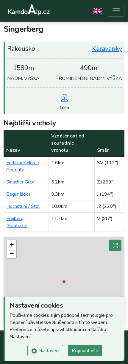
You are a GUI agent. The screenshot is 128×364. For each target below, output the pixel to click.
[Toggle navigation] (116, 11)
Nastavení (48, 350)
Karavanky (107, 48)
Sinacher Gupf (20, 182)
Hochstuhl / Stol (23, 206)
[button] (64, 281)
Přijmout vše (85, 350)
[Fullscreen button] (115, 245)
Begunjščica (18, 194)
